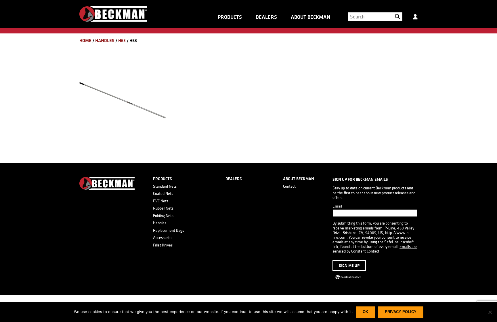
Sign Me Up (349, 265)
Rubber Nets (163, 208)
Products (230, 17)
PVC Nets (160, 201)
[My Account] (415, 19)
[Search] (397, 16)
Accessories (162, 237)
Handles (104, 40)
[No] (490, 312)
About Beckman (310, 17)
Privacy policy (400, 312)
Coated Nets (163, 193)
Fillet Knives (163, 245)
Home (85, 40)
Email (337, 206)
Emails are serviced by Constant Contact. (374, 249)
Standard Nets (165, 186)
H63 (122, 40)
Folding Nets (163, 215)
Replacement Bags (168, 230)
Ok (365, 312)
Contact (289, 186)
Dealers (266, 17)
